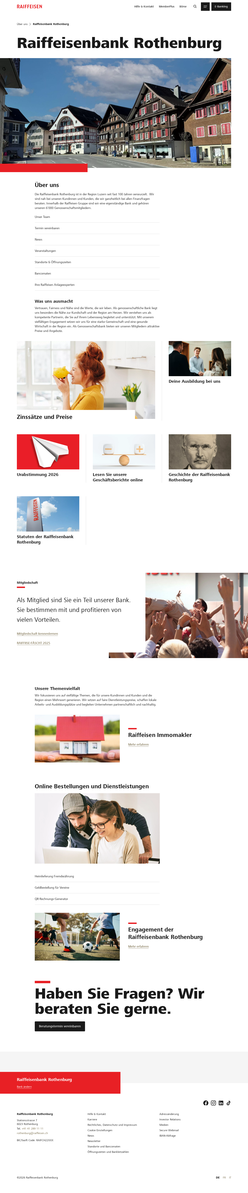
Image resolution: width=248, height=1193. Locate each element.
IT (230, 1177)
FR (224, 1177)
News (38, 239)
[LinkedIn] (221, 1103)
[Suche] (194, 6)
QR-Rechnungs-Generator (51, 899)
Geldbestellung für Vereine (52, 887)
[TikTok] (228, 1103)
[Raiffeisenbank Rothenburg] (30, 6)
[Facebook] (205, 1103)
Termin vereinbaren (47, 228)
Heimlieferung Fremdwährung (54, 876)
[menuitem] (144, 6)
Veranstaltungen (45, 251)
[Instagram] (213, 1103)
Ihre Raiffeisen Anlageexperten (55, 284)
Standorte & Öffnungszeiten (53, 262)
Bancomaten (43, 273)
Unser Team (42, 217)
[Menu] (205, 6)
